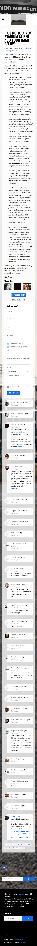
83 (18, 844)
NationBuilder (19, 940)
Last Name (10, 319)
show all (21, 447)
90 (17, 848)
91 (20, 848)
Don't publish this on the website (19, 387)
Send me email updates (16, 343)
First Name (10, 311)
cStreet (24, 942)
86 (29, 844)
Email (8, 327)
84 (22, 844)
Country (9, 367)
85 (25, 844)
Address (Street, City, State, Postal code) (18, 358)
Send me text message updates (18, 346)
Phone (8, 350)
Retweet (20, 837)
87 (6, 848)
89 (13, 848)
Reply (13, 837)
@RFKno (21, 894)
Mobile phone (11, 335)
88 (9, 848)
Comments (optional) (13, 375)
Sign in (6, 935)
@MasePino (15, 816)
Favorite (27, 837)
